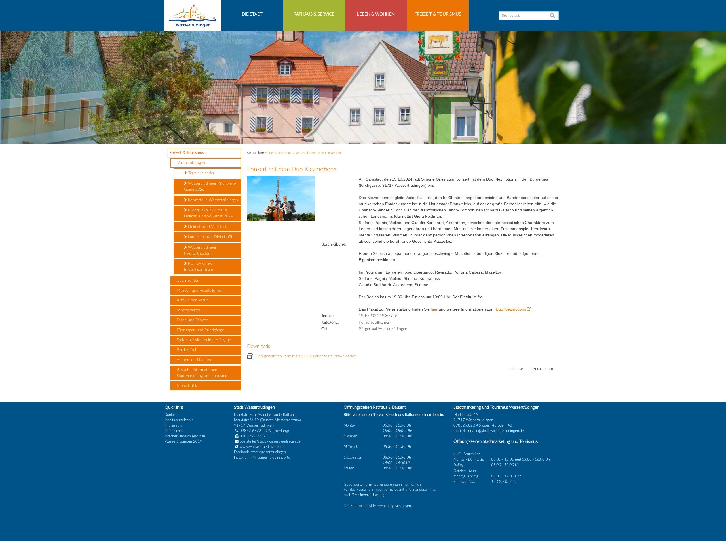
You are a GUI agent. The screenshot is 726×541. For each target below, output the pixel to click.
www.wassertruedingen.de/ (262, 446)
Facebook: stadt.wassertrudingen (260, 452)
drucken (518, 368)
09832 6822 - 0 (253, 431)
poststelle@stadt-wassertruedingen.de (270, 441)
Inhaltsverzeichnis (179, 420)
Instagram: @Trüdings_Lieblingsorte (262, 457)
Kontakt (171, 414)
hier (435, 309)
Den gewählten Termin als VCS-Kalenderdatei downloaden (306, 356)
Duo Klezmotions (511, 309)
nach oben (545, 368)
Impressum (173, 425)
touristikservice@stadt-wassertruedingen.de (488, 431)
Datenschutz (175, 431)
